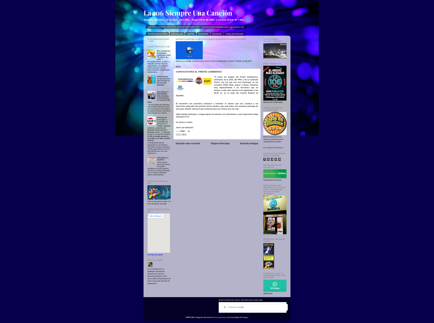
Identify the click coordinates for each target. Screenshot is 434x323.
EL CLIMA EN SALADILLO (273, 148)
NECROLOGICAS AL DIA (157, 34)
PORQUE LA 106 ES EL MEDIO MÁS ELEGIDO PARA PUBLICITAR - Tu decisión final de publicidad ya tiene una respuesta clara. (196, 27)
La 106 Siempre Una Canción (188, 12)
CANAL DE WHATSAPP (235, 34)
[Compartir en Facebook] (183, 134)
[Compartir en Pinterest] (185, 134)
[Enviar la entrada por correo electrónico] (188, 131)
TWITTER (190, 34)
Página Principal (220, 143)
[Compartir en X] (181, 134)
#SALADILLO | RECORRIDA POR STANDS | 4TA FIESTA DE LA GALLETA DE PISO (158, 97)
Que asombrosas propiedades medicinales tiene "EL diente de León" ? (164, 55)
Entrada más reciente (188, 143)
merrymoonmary (219, 317)
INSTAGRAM (203, 34)
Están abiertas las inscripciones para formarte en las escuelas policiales (163, 81)
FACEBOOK (217, 34)
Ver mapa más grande (155, 255)
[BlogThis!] (179, 134)
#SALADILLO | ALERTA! (162, 159)
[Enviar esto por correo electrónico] (177, 134)
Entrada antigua (249, 143)
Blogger (245, 317)
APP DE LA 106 (177, 34)
